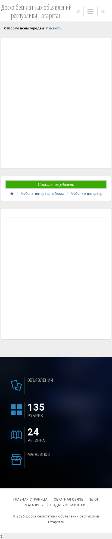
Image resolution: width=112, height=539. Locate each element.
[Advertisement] (56, 108)
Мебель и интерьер (86, 194)
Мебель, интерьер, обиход (42, 194)
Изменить (53, 28)
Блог (94, 499)
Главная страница (30, 499)
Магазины (34, 505)
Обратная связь (68, 499)
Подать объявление (69, 505)
